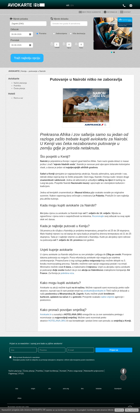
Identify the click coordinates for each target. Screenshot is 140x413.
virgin (33, 389)
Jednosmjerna (61, 33)
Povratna (42, 33)
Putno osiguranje (75, 371)
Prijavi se (114, 350)
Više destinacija (79, 33)
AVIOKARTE (14, 71)
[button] (113, 33)
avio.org (66, 389)
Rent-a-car (18, 98)
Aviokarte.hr (46, 314)
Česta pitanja (19, 88)
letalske (99, 389)
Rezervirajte (98, 216)
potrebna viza (67, 273)
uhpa (19, 398)
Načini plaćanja (20, 83)
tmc (82, 389)
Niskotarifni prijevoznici (94, 371)
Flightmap (12, 373)
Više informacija (132, 410)
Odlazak (15, 29)
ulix (49, 389)
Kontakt (63, 371)
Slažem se (119, 410)
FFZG (21, 373)
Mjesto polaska (20, 19)
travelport (117, 389)
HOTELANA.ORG (57, 321)
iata (16, 389)
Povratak (15, 40)
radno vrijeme (107, 297)
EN (72, 5)
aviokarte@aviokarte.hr (94, 291)
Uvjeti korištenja (51, 371)
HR (67, 5)
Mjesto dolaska (61, 19)
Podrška (17, 86)
